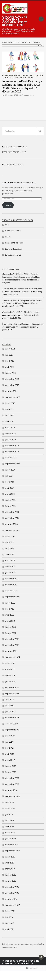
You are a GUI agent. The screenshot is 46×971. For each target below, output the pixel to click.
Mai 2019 (9, 748)
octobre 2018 (11, 790)
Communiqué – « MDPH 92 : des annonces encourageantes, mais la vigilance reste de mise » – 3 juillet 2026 (20, 315)
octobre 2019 (11, 723)
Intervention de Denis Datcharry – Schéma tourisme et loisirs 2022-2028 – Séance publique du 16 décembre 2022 (22, 86)
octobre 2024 (11, 457)
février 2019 (10, 766)
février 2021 (10, 675)
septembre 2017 (12, 850)
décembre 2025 (12, 379)
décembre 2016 (12, 887)
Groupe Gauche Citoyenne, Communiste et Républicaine (14, 21)
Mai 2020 (9, 705)
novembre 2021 (12, 645)
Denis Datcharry (11, 76)
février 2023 (10, 566)
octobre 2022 (11, 590)
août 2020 (9, 699)
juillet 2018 (10, 808)
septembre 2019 (12, 729)
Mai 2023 (9, 548)
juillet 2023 (10, 536)
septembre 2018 (12, 796)
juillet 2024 (10, 469)
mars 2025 (10, 427)
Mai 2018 (9, 820)
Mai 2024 (9, 481)
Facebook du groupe (12, 165)
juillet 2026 (10, 348)
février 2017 (10, 875)
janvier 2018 (10, 838)
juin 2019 (9, 742)
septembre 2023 (12, 530)
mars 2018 (10, 832)
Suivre (8, 205)
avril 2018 (9, 826)
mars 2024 (10, 494)
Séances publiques (23, 78)
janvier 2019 (10, 772)
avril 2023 (9, 554)
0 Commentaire (27, 95)
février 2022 (10, 627)
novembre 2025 (12, 385)
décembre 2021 (12, 639)
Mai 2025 (9, 415)
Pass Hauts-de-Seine (14, 242)
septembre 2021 (12, 657)
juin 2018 (9, 814)
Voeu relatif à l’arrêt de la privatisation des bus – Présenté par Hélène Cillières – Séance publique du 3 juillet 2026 (22, 303)
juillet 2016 (10, 911)
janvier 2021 (10, 681)
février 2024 (10, 500)
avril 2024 (9, 488)
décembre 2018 (12, 778)
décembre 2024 (12, 445)
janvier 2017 (10, 881)
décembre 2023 (12, 512)
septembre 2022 (12, 596)
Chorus (8, 236)
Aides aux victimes (13, 230)
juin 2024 (9, 475)
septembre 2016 (12, 905)
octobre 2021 (11, 651)
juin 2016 (9, 917)
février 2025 (10, 433)
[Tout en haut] (41, 957)
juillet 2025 (10, 403)
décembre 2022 (12, 578)
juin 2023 (9, 542)
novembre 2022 (12, 584)
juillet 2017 (10, 856)
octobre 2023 (11, 524)
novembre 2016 (12, 893)
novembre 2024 (12, 451)
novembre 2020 (12, 687)
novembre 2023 (12, 518)
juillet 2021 (10, 663)
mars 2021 (10, 669)
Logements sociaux (13, 249)
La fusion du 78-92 (13, 255)
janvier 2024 (10, 506)
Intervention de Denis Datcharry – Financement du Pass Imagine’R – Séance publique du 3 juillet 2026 (22, 327)
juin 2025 (9, 409)
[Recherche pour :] (23, 131)
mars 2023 (10, 560)
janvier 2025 (10, 439)
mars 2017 (10, 868)
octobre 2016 (11, 899)
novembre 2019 (12, 717)
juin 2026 (9, 355)
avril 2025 (9, 421)
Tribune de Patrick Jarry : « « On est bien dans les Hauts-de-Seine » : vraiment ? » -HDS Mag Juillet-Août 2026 (22, 291)
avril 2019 (9, 754)
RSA (7, 224)
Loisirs (24, 76)
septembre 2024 (12, 463)
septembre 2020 (12, 693)
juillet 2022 (10, 603)
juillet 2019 (10, 735)
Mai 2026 (9, 361)
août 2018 (9, 802)
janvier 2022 (10, 633)
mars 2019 (10, 760)
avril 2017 (9, 862)
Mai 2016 (9, 923)
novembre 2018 (12, 784)
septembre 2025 (12, 397)
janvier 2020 (10, 711)
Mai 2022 (9, 608)
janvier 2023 (10, 572)
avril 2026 (9, 367)
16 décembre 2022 (10, 95)
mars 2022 (10, 621)
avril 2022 (9, 614)
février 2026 (10, 373)
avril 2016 (9, 929)
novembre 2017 (12, 844)
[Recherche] (40, 131)
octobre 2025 (11, 391)
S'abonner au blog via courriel (19, 182)
